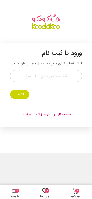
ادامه (20, 94)
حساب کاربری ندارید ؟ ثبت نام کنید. (46, 114)
